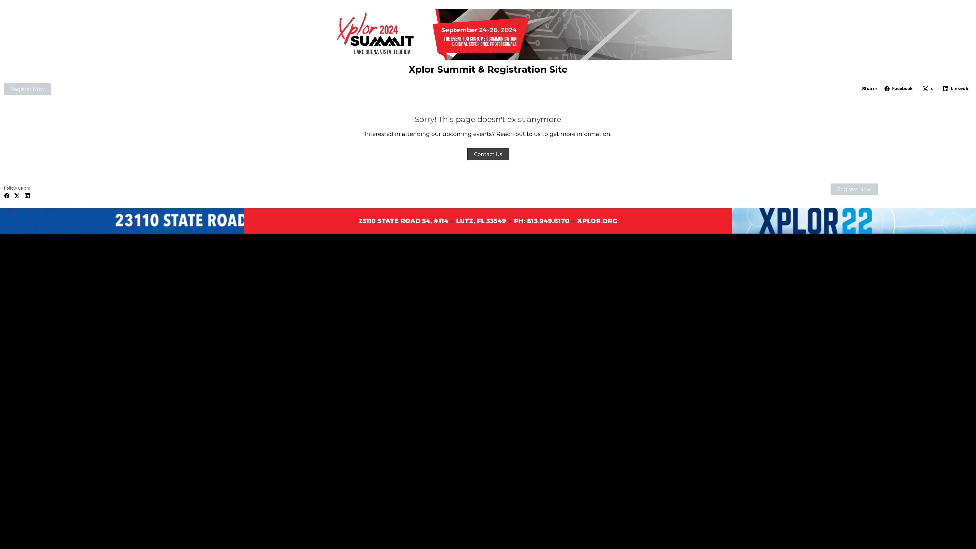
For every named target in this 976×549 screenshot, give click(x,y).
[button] (897, 89)
